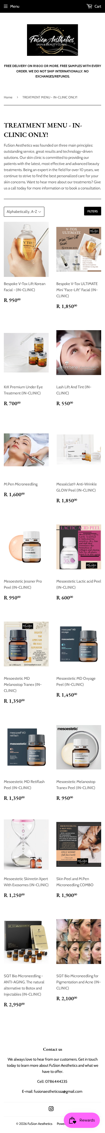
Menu (14, 6)
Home (8, 97)
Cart (97, 6)
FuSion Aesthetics (40, 1124)
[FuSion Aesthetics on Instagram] (51, 1109)
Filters (92, 211)
